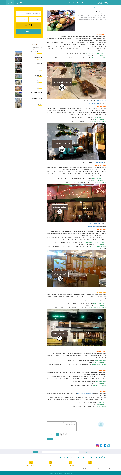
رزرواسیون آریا (102, 2)
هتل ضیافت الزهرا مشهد (37, 98)
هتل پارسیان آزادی (100, 469)
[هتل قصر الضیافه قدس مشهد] (18, 53)
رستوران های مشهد (85, 7)
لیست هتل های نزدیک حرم (95, 223)
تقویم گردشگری (94, 457)
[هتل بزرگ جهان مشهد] (18, 59)
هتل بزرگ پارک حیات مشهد (36, 92)
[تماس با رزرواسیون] (31, 462)
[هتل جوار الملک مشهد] (18, 105)
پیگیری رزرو (72, 3)
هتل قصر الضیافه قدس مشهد (36, 52)
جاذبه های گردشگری (95, 7)
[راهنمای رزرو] (70, 462)
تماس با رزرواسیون (31, 465)
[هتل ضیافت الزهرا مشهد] (18, 100)
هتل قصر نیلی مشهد (38, 87)
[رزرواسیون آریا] (30, 3)
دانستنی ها (61, 457)
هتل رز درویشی (99, 162)
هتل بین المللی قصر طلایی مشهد (85, 393)
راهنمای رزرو (70, 465)
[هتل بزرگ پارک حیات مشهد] (18, 94)
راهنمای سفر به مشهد (93, 226)
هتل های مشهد (38, 110)
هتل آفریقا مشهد (38, 69)
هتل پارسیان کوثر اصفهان (82, 469)
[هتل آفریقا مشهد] (18, 70)
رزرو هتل (90, 3)
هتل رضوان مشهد (38, 75)
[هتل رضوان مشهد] (18, 76)
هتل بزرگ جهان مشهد (37, 57)
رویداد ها (70, 457)
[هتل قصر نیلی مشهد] (18, 88)
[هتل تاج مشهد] (18, 65)
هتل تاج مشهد (39, 63)
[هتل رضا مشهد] (18, 82)
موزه (99, 457)
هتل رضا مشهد (39, 81)
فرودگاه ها (75, 457)
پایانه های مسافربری (82, 457)
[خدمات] (90, 462)
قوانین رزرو (51, 465)
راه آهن (66, 457)
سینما (88, 457)
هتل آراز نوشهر (92, 469)
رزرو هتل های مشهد (101, 100)
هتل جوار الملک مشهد (37, 104)
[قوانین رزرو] (50, 462)
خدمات (90, 465)
